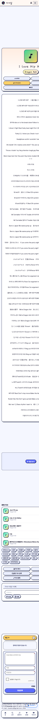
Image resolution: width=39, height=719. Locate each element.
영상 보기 (31, 462)
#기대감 (5, 562)
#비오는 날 (5, 550)
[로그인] (31, 3)
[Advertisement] (19, 27)
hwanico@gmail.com (15, 708)
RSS (24, 708)
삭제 (17, 597)
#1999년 (5, 554)
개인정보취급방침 (7, 704)
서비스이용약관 (16, 704)
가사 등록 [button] (17, 578)
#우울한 (21, 550)
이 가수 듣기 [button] (17, 83)
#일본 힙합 (15, 558)
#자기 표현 (34, 554)
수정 (9, 597)
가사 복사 (17, 569)
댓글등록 (20, 690)
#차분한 (28, 550)
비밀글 (33, 686)
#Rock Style (25, 558)
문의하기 (32, 705)
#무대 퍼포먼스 (14, 562)
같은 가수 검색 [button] (17, 573)
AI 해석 (17, 78)
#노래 (26, 554)
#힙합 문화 (5, 558)
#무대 (20, 554)
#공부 (13, 550)
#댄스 (34, 558)
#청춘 (13, 554)
